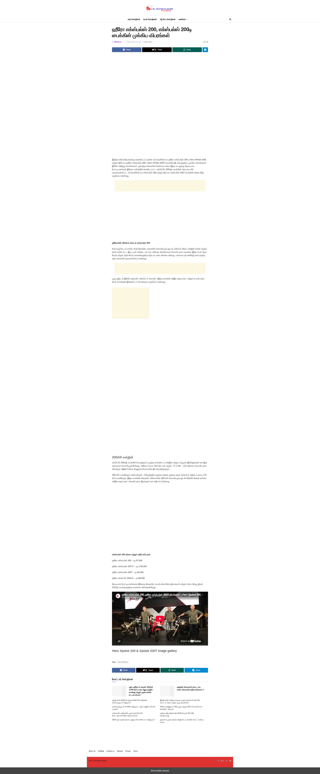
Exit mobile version (160, 770)
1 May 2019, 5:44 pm (133, 42)
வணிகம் (182, 19)
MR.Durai (117, 42)
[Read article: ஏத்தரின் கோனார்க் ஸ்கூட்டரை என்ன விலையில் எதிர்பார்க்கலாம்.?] (167, 691)
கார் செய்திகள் (134, 19)
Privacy (128, 751)
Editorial (120, 751)
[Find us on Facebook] (218, 760)
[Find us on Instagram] (227, 760)
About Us (92, 751)
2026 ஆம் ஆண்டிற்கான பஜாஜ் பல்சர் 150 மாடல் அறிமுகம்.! (133, 720)
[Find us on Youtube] (230, 760)
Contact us (110, 751)
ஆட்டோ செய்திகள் (168, 19)
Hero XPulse (123, 662)
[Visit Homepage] (160, 8)
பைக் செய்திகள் (150, 19)
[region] (160, 220)
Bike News (148, 42)
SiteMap (101, 751)
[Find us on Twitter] (222, 760)
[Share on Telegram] (205, 49)
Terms (135, 751)
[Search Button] (230, 19)
